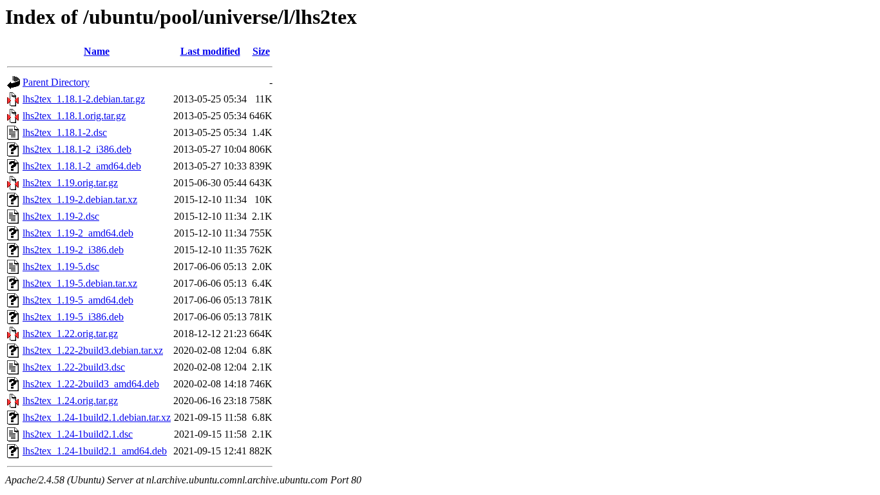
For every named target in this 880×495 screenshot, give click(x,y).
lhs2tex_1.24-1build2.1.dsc (78, 434)
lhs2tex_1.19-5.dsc (61, 266)
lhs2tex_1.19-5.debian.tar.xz (80, 283)
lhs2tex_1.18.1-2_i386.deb (77, 149)
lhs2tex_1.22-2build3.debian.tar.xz (93, 350)
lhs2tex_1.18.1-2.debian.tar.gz (84, 98)
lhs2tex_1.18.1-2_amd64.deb (82, 165)
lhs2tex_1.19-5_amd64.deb (78, 300)
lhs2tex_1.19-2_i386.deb (73, 249)
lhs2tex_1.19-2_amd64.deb (78, 233)
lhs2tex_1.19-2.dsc (61, 216)
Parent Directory (56, 82)
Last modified (210, 51)
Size (261, 51)
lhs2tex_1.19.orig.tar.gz (70, 182)
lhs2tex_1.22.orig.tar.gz (70, 333)
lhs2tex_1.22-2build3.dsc (74, 367)
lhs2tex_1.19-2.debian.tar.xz (80, 199)
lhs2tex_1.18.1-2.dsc (65, 132)
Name (97, 51)
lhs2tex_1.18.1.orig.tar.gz (74, 115)
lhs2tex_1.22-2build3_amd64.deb (91, 383)
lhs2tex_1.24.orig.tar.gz (70, 400)
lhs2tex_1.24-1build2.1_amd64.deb (95, 450)
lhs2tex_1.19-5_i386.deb (73, 316)
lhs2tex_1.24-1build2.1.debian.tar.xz (97, 417)
